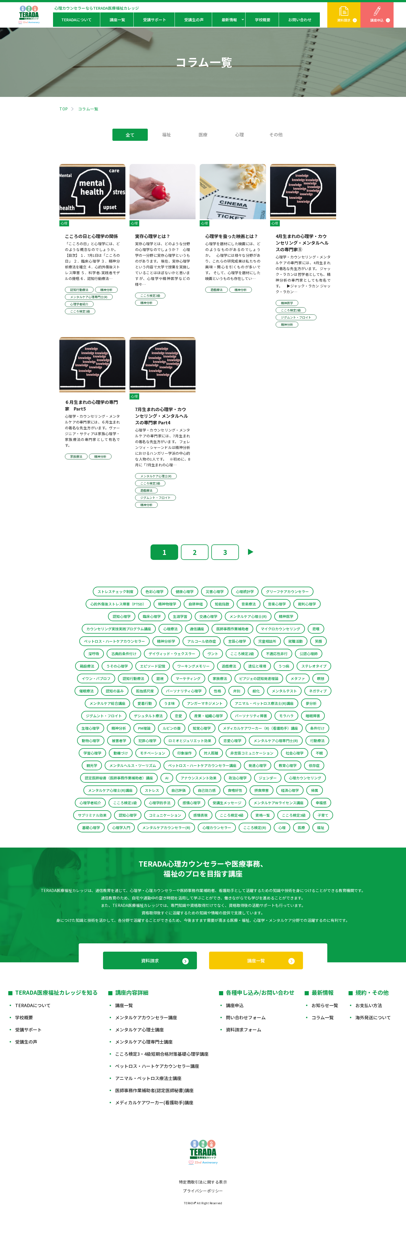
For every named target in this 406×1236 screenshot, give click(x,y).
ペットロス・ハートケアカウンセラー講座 (202, 765)
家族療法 (220, 678)
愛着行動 (145, 703)
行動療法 (317, 740)
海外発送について (373, 1017)
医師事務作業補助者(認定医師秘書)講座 (154, 1090)
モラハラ (286, 715)
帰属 (314, 790)
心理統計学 (245, 591)
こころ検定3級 (293, 815)
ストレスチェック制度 (115, 591)
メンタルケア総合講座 (107, 703)
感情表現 (200, 815)
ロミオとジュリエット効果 (189, 740)
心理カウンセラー (216, 827)
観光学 (91, 765)
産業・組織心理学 (208, 715)
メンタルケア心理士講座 (139, 1029)
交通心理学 (208, 616)
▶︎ (250, 551)
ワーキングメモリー (193, 666)
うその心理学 (117, 666)
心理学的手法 (159, 802)
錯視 (160, 678)
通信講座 (197, 628)
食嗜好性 (235, 790)
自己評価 (178, 790)
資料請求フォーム (243, 1029)
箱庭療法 (87, 666)
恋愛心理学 (232, 740)
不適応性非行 (277, 653)
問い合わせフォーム (246, 1017)
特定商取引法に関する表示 (203, 1182)
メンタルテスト (284, 691)
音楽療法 (248, 604)
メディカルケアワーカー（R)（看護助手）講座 (260, 728)
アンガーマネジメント (205, 703)
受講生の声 (194, 19)
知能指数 (222, 604)
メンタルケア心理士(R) (248, 616)
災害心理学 (215, 591)
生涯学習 (180, 616)
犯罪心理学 (147, 740)
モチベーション (152, 753)
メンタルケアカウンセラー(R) (166, 827)
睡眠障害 (313, 715)
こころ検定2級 (242, 653)
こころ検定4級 (231, 815)
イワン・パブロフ (96, 678)
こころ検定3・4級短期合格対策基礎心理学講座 (162, 1053)
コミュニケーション (165, 815)
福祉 (166, 134)
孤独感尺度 (145, 691)
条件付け (317, 728)
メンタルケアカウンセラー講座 (146, 1017)
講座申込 (377, 20)
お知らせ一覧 (325, 1005)
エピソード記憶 (152, 666)
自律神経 (195, 604)
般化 (256, 691)
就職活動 (295, 641)
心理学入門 (121, 827)
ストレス (152, 790)
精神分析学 (166, 641)
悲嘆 (316, 628)
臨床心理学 (152, 616)
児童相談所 (267, 641)
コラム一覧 (323, 1017)
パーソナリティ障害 (251, 715)
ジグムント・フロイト (104, 715)
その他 (276, 134)
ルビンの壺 (172, 728)
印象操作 (184, 753)
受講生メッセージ (227, 802)
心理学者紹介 (90, 802)
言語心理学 (237, 641)
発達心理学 (258, 765)
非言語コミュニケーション (251, 753)
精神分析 (119, 728)
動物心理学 (91, 740)
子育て (323, 815)
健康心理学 (185, 591)
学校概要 (262, 19)
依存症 (314, 765)
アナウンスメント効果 (199, 777)
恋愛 (178, 715)
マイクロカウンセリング (280, 628)
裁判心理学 (307, 604)
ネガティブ (318, 691)
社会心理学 (295, 753)
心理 (239, 134)
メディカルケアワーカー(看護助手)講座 (154, 1102)
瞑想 (320, 678)
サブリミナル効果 (92, 815)
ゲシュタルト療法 (148, 715)
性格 (217, 691)
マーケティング (188, 678)
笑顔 (318, 641)
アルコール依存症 (201, 641)
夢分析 (311, 703)
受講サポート (154, 19)
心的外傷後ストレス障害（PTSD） (118, 604)
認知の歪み (115, 691)
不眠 (319, 753)
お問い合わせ (300, 19)
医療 (203, 134)
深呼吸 (93, 653)
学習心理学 (92, 753)
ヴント (212, 653)
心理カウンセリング (305, 777)
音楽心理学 (277, 604)
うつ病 (283, 666)
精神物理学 (167, 604)
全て (130, 134)
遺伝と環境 (257, 666)
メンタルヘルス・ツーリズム (132, 765)
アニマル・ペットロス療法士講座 (148, 1078)
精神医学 (286, 616)
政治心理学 (238, 777)
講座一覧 (117, 19)
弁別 (236, 691)
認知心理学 (122, 616)
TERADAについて (76, 19)
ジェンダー (268, 777)
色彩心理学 (155, 591)
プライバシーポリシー (203, 1190)
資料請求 (343, 20)
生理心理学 (90, 728)
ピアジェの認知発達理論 (258, 678)
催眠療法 (86, 691)
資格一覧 (262, 815)
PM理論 (144, 728)
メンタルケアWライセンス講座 (279, 802)
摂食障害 (261, 790)
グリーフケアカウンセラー (287, 591)
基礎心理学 (91, 827)
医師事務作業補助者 (232, 628)
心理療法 (170, 628)
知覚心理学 (202, 728)
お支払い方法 (368, 1005)
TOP (63, 109)
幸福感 (321, 802)
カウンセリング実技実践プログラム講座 (118, 628)
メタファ (298, 678)
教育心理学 (288, 765)
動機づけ (121, 753)
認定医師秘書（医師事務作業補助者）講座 (119, 777)
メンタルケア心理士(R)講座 (110, 790)
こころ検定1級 (125, 802)
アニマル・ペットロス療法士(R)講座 (264, 703)
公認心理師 (309, 653)
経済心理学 (290, 790)
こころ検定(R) (254, 827)
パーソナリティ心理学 (184, 691)
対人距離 (211, 753)
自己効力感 (207, 790)
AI (166, 777)
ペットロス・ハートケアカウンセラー (114, 641)
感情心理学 (192, 802)
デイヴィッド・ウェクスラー (172, 653)
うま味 (169, 703)
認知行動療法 (133, 678)
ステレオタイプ (313, 666)
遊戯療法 (229, 666)
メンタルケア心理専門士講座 (144, 1041)
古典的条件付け (123, 653)
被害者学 (119, 740)
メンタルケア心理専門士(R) (276, 740)
